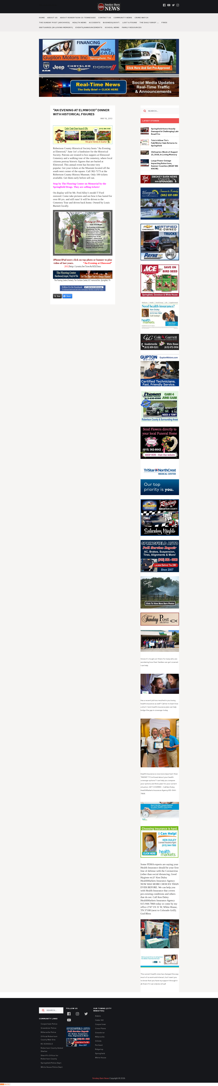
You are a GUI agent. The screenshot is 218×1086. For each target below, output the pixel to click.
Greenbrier (100, 1033)
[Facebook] (164, 5)
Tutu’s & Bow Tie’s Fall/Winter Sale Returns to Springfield (164, 143)
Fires (164, 22)
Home (42, 18)
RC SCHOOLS (47, 1044)
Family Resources (132, 27)
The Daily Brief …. (149, 22)
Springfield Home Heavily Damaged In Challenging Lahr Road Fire (165, 131)
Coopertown (100, 1024)
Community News (123, 18)
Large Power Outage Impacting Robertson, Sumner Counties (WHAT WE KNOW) (164, 164)
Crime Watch (141, 18)
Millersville (100, 1037)
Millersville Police (48, 1032)
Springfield (100, 1053)
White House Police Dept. (52, 1067)
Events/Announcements (88, 27)
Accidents (94, 22)
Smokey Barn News (100, 1078)
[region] (160, 179)
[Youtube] (168, 5)
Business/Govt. (111, 22)
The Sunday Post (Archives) (54, 22)
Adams (98, 1016)
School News (112, 27)
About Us (52, 18)
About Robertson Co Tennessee (78, 18)
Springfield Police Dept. (51, 1063)
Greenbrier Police (48, 1028)
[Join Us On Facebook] (82, 288)
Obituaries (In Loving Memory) (56, 27)
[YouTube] (69, 1019)
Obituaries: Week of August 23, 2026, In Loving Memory (164, 153)
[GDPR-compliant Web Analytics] (5, 1084)
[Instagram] (177, 5)
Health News (79, 22)
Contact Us (104, 18)
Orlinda (98, 1041)
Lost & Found (129, 22)
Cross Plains (100, 1028)
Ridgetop (99, 1049)
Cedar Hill (99, 1020)
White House (100, 1058)
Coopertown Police (49, 1024)
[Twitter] (173, 5)
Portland (99, 1045)
